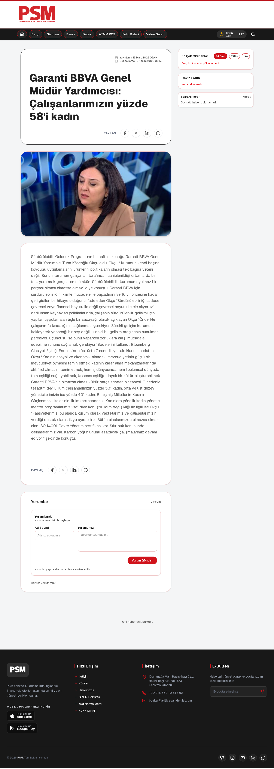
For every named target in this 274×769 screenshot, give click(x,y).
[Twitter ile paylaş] (136, 133)
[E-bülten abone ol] (262, 691)
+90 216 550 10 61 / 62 (166, 693)
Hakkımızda (86, 690)
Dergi (35, 34)
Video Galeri (155, 34)
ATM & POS (107, 34)
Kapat (247, 97)
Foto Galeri (130, 34)
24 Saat (220, 56)
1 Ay (246, 56)
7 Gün (234, 56)
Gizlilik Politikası (90, 697)
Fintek (87, 34)
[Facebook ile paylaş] (125, 133)
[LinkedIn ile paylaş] (147, 133)
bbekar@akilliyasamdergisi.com (170, 700)
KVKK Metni (87, 711)
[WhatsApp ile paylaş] (158, 133)
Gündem (53, 34)
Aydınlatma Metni (90, 704)
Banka (70, 34)
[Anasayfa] (22, 34)
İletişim (83, 676)
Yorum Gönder (142, 560)
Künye (83, 683)
